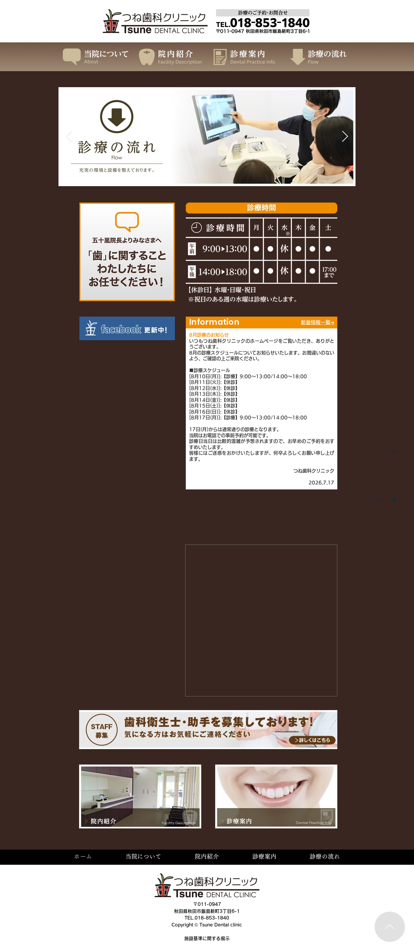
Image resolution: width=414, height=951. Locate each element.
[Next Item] (345, 137)
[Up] (390, 927)
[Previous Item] (68, 137)
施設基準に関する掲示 (207, 938)
